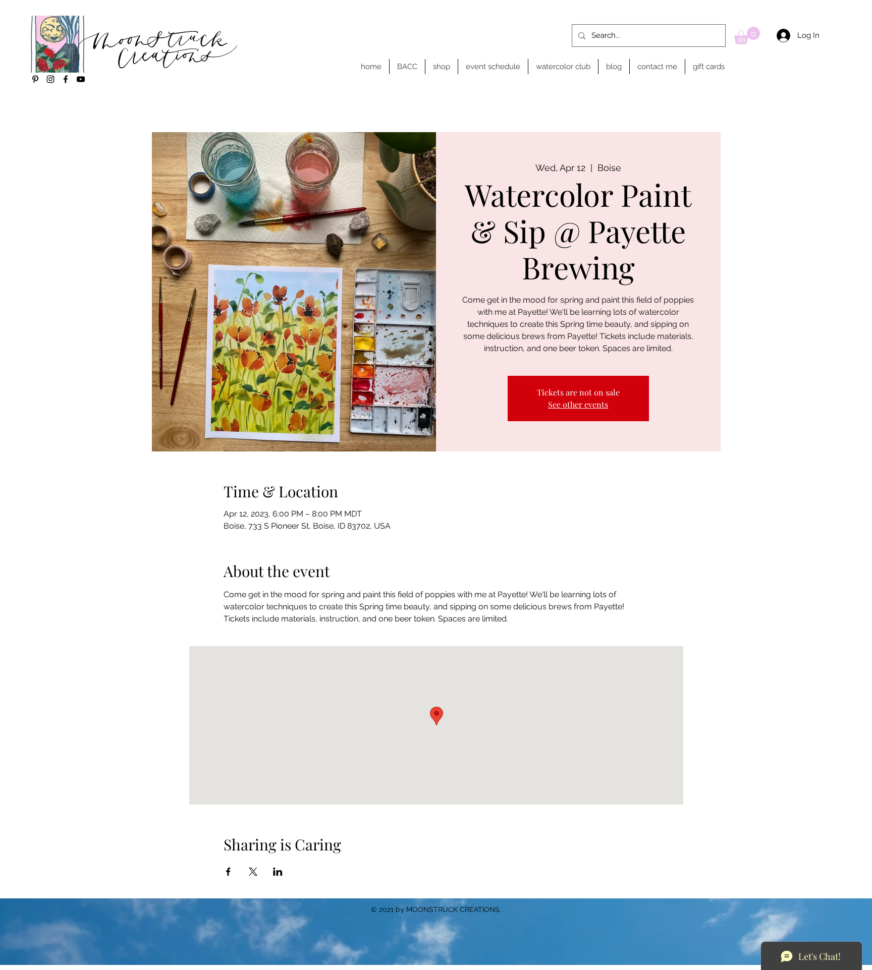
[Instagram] (50, 79)
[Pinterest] (35, 79)
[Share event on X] (253, 872)
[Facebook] (66, 79)
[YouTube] (81, 79)
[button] (747, 35)
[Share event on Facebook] (228, 872)
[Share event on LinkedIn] (278, 872)
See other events (578, 404)
